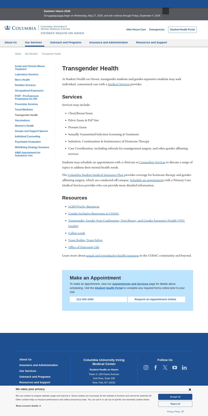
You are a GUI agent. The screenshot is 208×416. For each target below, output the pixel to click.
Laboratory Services (26, 74)
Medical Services (119, 84)
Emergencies (157, 29)
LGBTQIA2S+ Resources (83, 206)
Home (18, 54)
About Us (25, 359)
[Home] (44, 29)
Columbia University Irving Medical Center (104, 4)
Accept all (175, 397)
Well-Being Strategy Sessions (32, 147)
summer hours (55, 15)
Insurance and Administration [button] (108, 42)
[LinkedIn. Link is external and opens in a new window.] (184, 367)
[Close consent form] (189, 389)
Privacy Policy (174, 411)
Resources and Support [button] (151, 42)
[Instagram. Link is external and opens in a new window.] (145, 367)
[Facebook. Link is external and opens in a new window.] (155, 367)
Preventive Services (26, 104)
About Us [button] (11, 42)
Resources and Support (34, 382)
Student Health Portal (182, 29)
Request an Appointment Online (155, 299)
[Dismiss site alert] (165, 11)
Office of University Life (83, 247)
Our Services (31, 54)
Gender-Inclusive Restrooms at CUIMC (93, 213)
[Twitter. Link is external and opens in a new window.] (165, 367)
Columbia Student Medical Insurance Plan (95, 175)
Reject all (175, 404)
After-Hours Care (136, 29)
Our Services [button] (33, 42)
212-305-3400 (84, 299)
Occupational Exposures (29, 90)
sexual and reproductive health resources (112, 255)
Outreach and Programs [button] (65, 42)
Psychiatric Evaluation (28, 141)
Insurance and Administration (38, 365)
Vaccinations (22, 120)
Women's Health (24, 125)
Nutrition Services (25, 85)
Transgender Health (26, 115)
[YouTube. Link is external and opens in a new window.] (174, 367)
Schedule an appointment (147, 180)
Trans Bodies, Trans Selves (86, 240)
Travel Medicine (24, 109)
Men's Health (22, 79)
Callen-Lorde (78, 233)
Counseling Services (152, 162)
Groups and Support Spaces (31, 131)
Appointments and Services (130, 283)
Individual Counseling (27, 136)
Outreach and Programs (35, 376)
